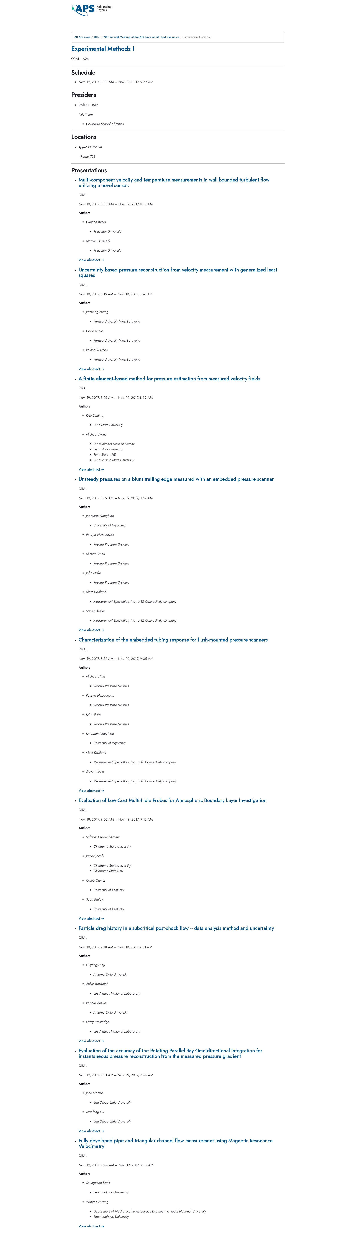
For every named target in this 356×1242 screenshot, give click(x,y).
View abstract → (91, 260)
